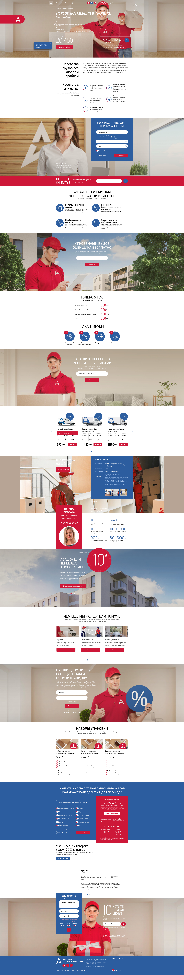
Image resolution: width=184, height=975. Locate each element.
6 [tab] (95, 660)
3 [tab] (74, 594)
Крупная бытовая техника (66, 808)
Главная (58, 8)
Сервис (67, 3)
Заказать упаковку (112, 813)
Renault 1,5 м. (65, 429)
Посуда (61, 822)
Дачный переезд (87, 640)
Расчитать (121, 155)
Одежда (81, 808)
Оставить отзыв (63, 858)
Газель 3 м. (89, 429)
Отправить (71, 706)
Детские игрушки (84, 815)
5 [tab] (93, 660)
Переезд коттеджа (112, 640)
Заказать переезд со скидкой (72, 586)
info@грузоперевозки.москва (67, 578)
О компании (59, 3)
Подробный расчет (101, 155)
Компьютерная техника (65, 815)
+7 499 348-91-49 (104, 3)
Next (132, 432)
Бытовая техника (64, 818)
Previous (52, 432)
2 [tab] (88, 660)
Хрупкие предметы (64, 825)
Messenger (75, 923)
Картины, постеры (84, 822)
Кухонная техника (64, 812)
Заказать (72, 444)
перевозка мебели (67, 8)
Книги (80, 825)
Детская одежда (83, 818)
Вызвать (92, 264)
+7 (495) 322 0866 (112, 935)
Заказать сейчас (64, 47)
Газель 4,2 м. (116, 429)
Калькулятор (81, 3)
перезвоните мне (116, 961)
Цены (73, 3)
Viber (68, 923)
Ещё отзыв (94, 501)
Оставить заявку (63, 469)
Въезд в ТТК (102, 150)
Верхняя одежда (83, 812)
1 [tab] (91, 451)
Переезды (60, 640)
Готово (83, 832)
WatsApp (62, 923)
